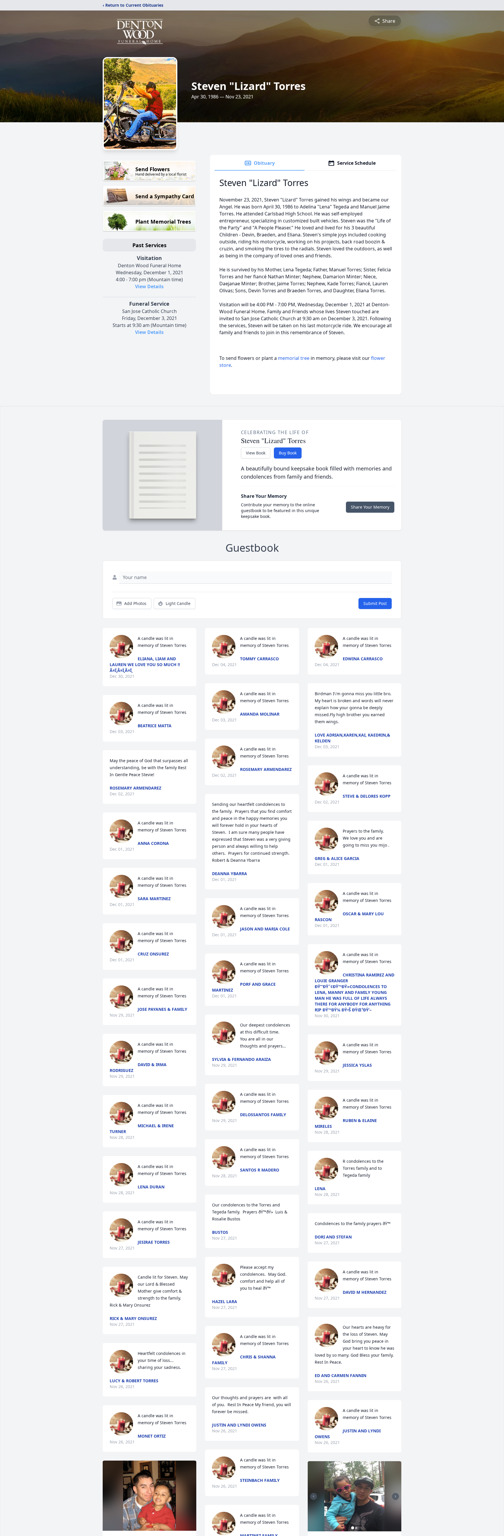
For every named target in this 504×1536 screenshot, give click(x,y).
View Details (149, 286)
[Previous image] (313, 1496)
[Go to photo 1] (352, 1527)
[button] (149, 1496)
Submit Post (375, 603)
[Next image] (395, 1496)
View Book (255, 453)
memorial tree (293, 358)
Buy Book (288, 453)
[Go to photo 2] (356, 1528)
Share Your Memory (370, 507)
